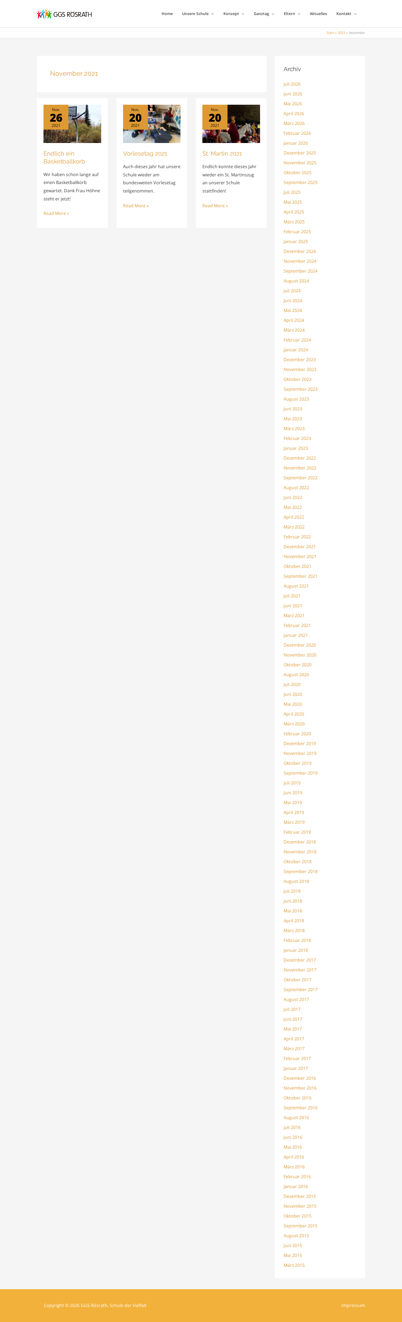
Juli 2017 (292, 1009)
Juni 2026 (293, 94)
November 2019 (300, 753)
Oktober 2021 (297, 566)
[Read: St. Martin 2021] (231, 123)
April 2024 (294, 320)
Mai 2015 (293, 1255)
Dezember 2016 (300, 1078)
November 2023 (300, 369)
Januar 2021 (296, 635)
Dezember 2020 (300, 645)
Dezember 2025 (300, 153)
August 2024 (296, 281)
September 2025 (300, 182)
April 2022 (294, 517)
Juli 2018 (292, 891)
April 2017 (294, 1039)
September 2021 (300, 576)
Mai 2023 (293, 419)
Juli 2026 (292, 84)
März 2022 (294, 527)
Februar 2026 (297, 133)
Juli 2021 (292, 596)
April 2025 (294, 212)
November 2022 (300, 468)
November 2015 (300, 1206)
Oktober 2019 (297, 763)
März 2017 (294, 1049)
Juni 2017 (293, 1019)
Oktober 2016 (297, 1098)
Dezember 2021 (300, 547)
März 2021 (294, 615)
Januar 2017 (296, 1068)
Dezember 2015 (300, 1196)
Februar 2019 (297, 832)
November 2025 (300, 163)
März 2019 (294, 822)
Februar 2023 (297, 438)
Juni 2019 (293, 793)
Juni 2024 (293, 300)
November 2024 (300, 261)
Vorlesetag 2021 (145, 153)
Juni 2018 (293, 901)
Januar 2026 (296, 143)
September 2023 (300, 389)
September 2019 (300, 773)
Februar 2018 (297, 940)
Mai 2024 (293, 310)
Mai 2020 (293, 704)
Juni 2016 (293, 1137)
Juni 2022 (293, 497)
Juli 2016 (292, 1127)
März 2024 (294, 330)
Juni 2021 (293, 606)
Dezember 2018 (300, 842)
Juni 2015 (293, 1245)
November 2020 (300, 655)
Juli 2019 (292, 783)
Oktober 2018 (297, 862)
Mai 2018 (293, 911)
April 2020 (294, 714)
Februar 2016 (297, 1177)
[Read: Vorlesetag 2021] (152, 123)
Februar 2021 (297, 625)
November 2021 (300, 556)
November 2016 (300, 1088)
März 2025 (294, 222)
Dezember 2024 (300, 251)
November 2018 (300, 852)
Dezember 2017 (300, 960)
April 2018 (294, 921)
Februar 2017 (297, 1058)
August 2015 (296, 1236)
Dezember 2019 (300, 743)
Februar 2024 (297, 340)
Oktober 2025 (297, 173)
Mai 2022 (293, 507)
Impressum (353, 1305)
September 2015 (300, 1226)
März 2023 (294, 428)
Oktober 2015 (297, 1216)
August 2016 (296, 1117)
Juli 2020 (292, 684)
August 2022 (296, 488)
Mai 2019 (293, 802)
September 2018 (300, 871)
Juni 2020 (293, 694)
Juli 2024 (292, 291)
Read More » (56, 214)
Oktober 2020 (297, 665)
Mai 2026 (293, 104)
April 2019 (294, 812)
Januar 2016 (296, 1186)
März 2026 (294, 123)
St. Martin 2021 (222, 153)
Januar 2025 (296, 241)
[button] (211, 14)
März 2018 (294, 930)
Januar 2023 (296, 448)
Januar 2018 (296, 950)
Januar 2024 (296, 350)
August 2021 (296, 586)
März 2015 (294, 1265)
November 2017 (300, 970)
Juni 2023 (293, 409)
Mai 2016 (293, 1147)
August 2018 (296, 881)
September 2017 (300, 990)
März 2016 (294, 1167)
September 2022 (300, 478)
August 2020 (296, 675)
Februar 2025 (297, 232)
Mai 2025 (293, 202)
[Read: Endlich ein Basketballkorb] (72, 123)
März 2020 (294, 724)
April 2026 (294, 113)
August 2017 (296, 999)
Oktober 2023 (297, 379)
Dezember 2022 (300, 458)
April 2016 (294, 1157)
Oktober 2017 (297, 980)
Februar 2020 (297, 734)
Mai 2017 (293, 1029)
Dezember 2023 (300, 360)
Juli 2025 (292, 192)
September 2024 (300, 271)
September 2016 (300, 1108)
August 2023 (296, 399)
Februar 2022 (297, 537)
